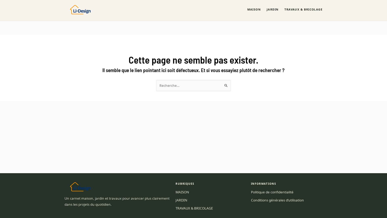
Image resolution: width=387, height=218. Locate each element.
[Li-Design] (82, 10)
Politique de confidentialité (272, 192)
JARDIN (272, 9)
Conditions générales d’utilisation (277, 200)
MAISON (254, 9)
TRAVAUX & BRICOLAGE (303, 9)
